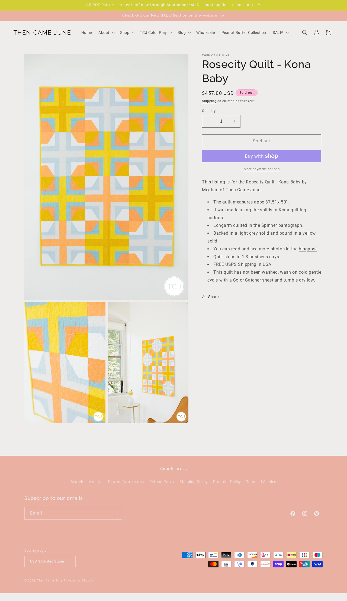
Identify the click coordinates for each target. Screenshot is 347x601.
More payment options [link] (261, 169)
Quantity (209, 110)
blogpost (308, 248)
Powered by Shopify (78, 581)
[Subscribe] (116, 513)
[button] (106, 32)
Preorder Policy (227, 482)
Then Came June (50, 581)
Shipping (209, 101)
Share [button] (213, 297)
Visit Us (95, 482)
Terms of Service (261, 482)
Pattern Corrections (126, 482)
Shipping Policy (194, 482)
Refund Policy (162, 482)
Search (77, 482)
